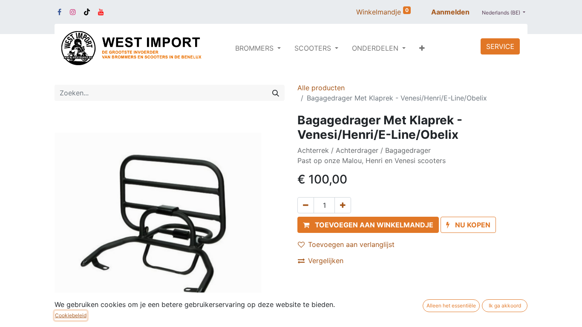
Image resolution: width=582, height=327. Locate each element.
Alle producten (321, 87)
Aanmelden (450, 12)
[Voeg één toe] (342, 205)
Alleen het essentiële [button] (451, 305)
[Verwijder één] (305, 205)
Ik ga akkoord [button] (505, 305)
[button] (422, 48)
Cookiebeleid (70, 315)
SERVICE (500, 46)
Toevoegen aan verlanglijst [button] (351, 244)
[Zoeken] (276, 93)
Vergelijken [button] (325, 260)
